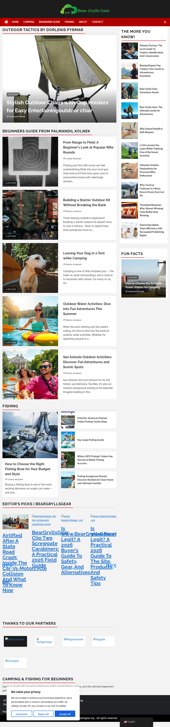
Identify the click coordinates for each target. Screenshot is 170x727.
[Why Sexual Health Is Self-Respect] (129, 130)
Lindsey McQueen (73, 158)
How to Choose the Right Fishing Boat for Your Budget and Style (27, 469)
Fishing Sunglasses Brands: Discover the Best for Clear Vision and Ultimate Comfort (95, 480)
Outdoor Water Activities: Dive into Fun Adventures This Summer (87, 309)
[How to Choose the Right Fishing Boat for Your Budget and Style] (30, 435)
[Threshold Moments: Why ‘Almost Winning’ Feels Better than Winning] (129, 210)
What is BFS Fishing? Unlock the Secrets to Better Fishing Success (95, 460)
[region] (43, 703)
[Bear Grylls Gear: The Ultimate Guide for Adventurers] (129, 110)
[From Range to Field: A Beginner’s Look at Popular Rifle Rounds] (30, 162)
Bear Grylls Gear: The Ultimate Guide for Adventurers (151, 110)
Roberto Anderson (74, 211)
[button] (112, 565)
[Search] (165, 22)
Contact (97, 22)
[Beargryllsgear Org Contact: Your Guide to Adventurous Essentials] (129, 70)
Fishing (69, 22)
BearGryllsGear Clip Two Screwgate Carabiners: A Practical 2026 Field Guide (50, 548)
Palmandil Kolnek (17, 116)
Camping (28, 22)
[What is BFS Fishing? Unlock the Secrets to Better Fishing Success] (68, 460)
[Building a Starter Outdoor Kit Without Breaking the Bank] (30, 215)
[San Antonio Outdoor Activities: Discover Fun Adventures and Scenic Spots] (30, 374)
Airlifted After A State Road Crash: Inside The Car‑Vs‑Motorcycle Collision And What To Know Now (24, 562)
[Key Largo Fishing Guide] (68, 440)
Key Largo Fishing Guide (90, 440)
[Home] (6, 22)
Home (15, 22)
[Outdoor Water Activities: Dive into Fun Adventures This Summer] (30, 321)
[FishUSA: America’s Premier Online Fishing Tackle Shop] (68, 420)
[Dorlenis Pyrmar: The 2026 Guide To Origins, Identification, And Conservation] (129, 51)
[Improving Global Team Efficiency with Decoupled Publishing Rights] (129, 230)
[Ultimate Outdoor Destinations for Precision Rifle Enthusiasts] (129, 170)
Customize (22, 714)
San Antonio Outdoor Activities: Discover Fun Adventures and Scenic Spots (87, 362)
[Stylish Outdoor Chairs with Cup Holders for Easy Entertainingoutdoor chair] (59, 79)
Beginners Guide (49, 22)
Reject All (43, 714)
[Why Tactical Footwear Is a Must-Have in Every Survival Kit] (129, 190)
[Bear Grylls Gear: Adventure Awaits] (129, 90)
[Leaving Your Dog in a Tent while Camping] (30, 268)
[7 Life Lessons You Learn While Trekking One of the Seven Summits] (129, 150)
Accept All (65, 714)
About (83, 22)
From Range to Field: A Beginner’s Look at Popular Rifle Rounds (88, 147)
